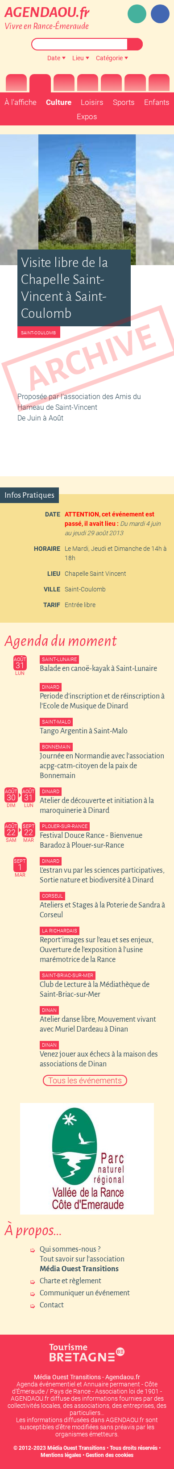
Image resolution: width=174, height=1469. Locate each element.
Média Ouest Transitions (76, 1448)
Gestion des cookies (109, 1455)
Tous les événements (85, 1080)
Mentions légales (61, 1455)
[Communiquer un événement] (137, 13)
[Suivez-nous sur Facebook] (160, 13)
